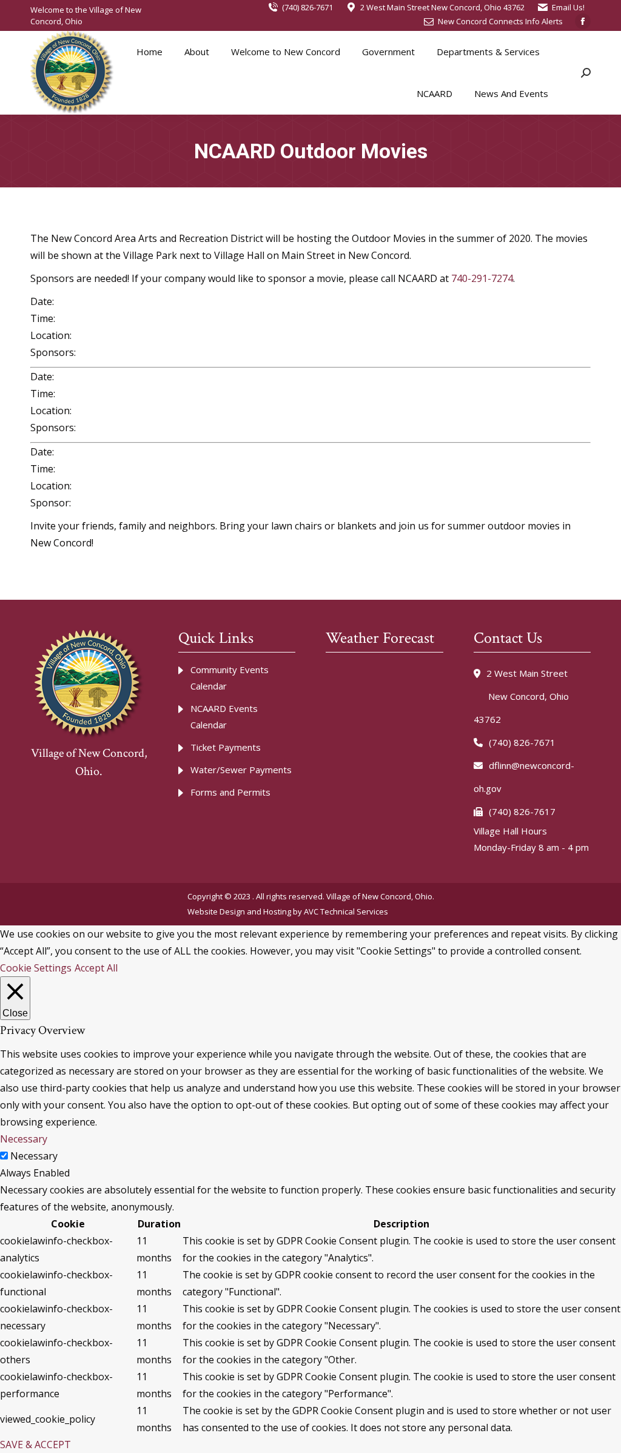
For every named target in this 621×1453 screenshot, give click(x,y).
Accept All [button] (96, 968)
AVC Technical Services (346, 911)
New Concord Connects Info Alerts (500, 21)
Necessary (34, 1156)
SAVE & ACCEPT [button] (35, 1444)
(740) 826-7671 (307, 7)
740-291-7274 (482, 278)
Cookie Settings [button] (36, 968)
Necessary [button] (23, 1139)
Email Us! (568, 7)
